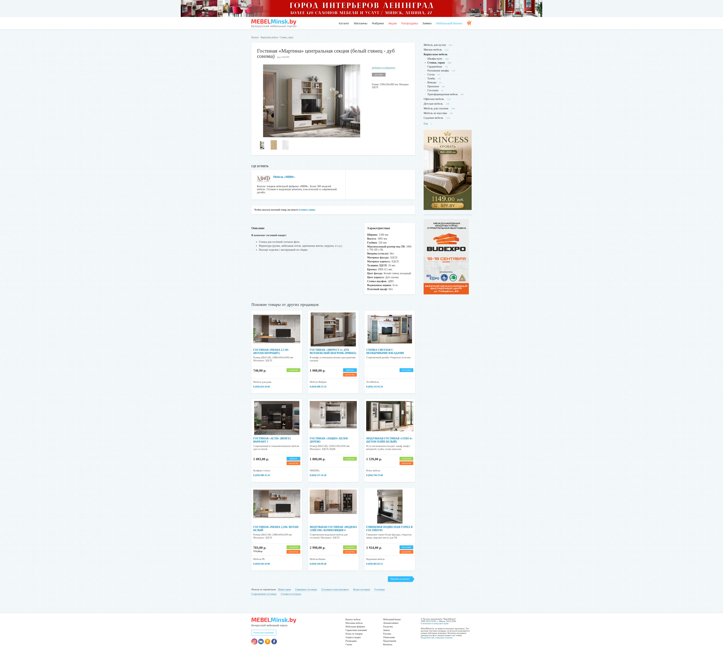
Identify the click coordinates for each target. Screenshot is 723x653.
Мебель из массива (435, 113)
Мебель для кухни (435, 44)
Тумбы (431, 78)
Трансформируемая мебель (442, 94)
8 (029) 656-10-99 (261, 564)
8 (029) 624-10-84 (261, 386)
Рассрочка (388, 626)
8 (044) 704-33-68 (374, 475)
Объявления (389, 637)
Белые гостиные (361, 589)
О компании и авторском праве (435, 623)
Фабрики (378, 23)
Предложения (389, 641)
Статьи (348, 644)
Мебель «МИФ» (284, 176)
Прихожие (433, 86)
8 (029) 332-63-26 (374, 386)
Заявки (427, 23)
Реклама (387, 633)
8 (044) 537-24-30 (318, 475)
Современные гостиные (264, 594)
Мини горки (284, 589)
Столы (431, 74)
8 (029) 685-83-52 (374, 564)
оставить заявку (307, 209)
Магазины (360, 23)
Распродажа (409, 23)
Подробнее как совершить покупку (437, 637)
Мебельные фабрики (355, 626)
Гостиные (379, 589)
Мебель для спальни (436, 108)
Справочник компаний (356, 630)
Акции (392, 23)
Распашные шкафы (438, 70)
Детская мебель (433, 103)
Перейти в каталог (400, 578)
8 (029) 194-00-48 (318, 564)
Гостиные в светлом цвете (335, 589)
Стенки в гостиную (291, 594)
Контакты (387, 644)
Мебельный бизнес (449, 23)
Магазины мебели (353, 623)
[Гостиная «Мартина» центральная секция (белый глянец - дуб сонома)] (311, 136)
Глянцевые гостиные (306, 589)
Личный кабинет (391, 623)
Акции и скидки (353, 637)
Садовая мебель (433, 117)
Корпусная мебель (269, 37)
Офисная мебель (434, 98)
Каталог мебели (352, 619)
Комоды (431, 82)
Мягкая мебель (433, 49)
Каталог (344, 23)
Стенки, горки (286, 37)
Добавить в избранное (383, 67)
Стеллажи (433, 90)
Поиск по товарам (354, 633)
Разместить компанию (263, 632)
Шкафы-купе (434, 58)
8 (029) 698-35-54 (318, 386)
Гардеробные (434, 66)
